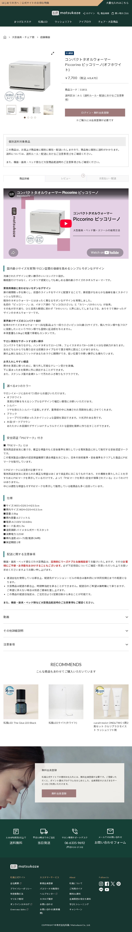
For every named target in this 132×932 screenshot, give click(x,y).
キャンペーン (75, 909)
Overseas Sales (18, 909)
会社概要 (14, 883)
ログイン (90, 13)
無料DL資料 (75, 894)
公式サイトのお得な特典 (25, 2)
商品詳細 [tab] (24, 178)
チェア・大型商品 (108, 21)
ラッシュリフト (63, 21)
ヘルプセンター (47, 894)
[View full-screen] (53, 53)
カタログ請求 (46, 899)
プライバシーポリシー (21, 888)
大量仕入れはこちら (117, 2)
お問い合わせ (46, 904)
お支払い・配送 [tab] (107, 178)
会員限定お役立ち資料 (80, 899)
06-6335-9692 (75, 843)
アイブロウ (85, 21)
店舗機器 (45, 37)
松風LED (43, 21)
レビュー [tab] (72, 177)
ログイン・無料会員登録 (95, 112)
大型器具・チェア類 (23, 37)
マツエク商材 (16, 899)
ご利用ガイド (75, 888)
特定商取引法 (16, 894)
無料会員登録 (59, 793)
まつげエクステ (22, 21)
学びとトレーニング (79, 904)
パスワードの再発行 (49, 888)
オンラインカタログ (20, 904)
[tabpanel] (66, 416)
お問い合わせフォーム (110, 842)
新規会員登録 (46, 883)
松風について (75, 883)
